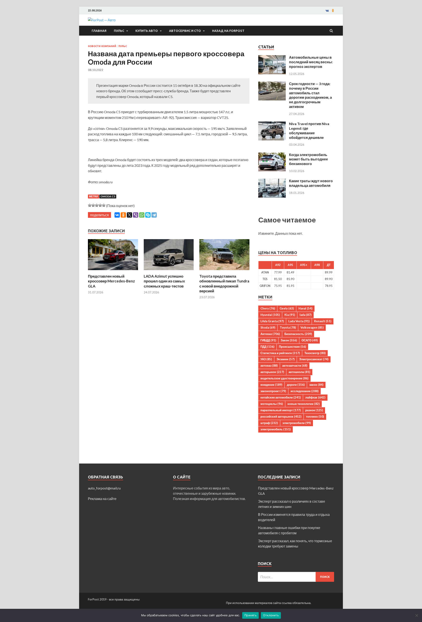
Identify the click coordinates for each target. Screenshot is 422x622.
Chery (267, 308)
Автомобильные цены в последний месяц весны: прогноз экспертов (311, 62)
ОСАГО (310, 340)
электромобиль (275, 429)
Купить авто (146, 31)
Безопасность (298, 334)
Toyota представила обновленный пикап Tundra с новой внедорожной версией (224, 283)
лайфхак (315, 397)
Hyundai (270, 314)
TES (264, 279)
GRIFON (265, 285)
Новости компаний (102, 46)
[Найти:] (296, 577)
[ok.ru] (333, 11)
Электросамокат (313, 359)
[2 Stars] (93, 205)
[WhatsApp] (141, 215)
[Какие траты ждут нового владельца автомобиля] (272, 181)
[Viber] (135, 215)
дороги (296, 384)
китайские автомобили (280, 397)
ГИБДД (268, 340)
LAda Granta (272, 321)
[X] (129, 215)
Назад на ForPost (228, 31)
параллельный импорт (280, 410)
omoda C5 (107, 196)
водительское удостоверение (284, 378)
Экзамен (285, 359)
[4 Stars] (100, 205)
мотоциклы (271, 404)
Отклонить (271, 615)
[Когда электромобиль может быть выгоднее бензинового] (272, 155)
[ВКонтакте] (117, 215)
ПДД (267, 346)
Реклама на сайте (102, 499)
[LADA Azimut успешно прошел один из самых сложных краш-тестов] (169, 271)
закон (316, 384)
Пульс (119, 31)
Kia (289, 314)
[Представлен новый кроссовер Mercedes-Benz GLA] (113, 271)
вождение (271, 384)
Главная (99, 31)
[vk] (327, 11)
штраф (269, 423)
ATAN (265, 272)
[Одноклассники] (123, 215)
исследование (304, 391)
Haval (305, 308)
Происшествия (292, 346)
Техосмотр (315, 353)
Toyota (288, 327)
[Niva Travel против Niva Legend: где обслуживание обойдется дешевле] (272, 124)
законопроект (273, 391)
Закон (289, 340)
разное (314, 410)
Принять (250, 615)
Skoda (267, 327)
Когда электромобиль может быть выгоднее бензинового (308, 159)
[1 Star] (89, 205)
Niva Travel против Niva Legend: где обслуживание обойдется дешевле (309, 130)
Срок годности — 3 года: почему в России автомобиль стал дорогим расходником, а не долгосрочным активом (310, 95)
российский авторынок (280, 416)
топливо (315, 416)
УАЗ (266, 359)
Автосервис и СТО (185, 31)
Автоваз (270, 334)
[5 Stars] (104, 205)
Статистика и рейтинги (280, 353)
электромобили (296, 423)
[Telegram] (154, 215)
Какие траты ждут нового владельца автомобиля (311, 183)
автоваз (269, 365)
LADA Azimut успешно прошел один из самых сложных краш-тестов (164, 281)
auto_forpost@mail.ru (104, 488)
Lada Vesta (298, 321)
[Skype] (148, 215)
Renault (322, 321)
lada (305, 314)
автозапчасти (294, 365)
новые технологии (303, 404)
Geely (287, 308)
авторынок (272, 372)
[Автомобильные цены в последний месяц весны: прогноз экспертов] (272, 58)
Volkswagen (312, 327)
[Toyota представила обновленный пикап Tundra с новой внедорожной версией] (224, 271)
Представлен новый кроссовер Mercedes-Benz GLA (111, 281)
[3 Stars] (96, 205)
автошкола (299, 372)
